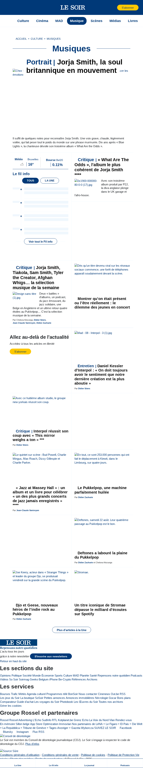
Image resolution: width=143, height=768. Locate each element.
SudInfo (46, 720)
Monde (36, 675)
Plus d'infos (32, 743)
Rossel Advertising (20, 720)
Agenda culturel (36, 694)
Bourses (5, 694)
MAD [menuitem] (59, 21)
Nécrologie (101, 697)
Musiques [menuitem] (54, 38)
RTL (54, 720)
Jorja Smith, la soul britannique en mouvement (74, 66)
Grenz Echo (81, 720)
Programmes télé (56, 694)
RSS (122, 694)
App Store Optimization (44, 724)
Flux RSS (38, 731)
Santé (93, 675)
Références (79, 679)
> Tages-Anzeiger (57, 727)
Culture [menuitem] (23, 21)
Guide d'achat (25, 701)
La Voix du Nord (99, 720)
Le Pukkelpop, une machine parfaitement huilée (100, 490)
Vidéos (4, 679)
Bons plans (124, 697)
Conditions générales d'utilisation (19, 754)
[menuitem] (18, 763)
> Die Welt (136, 724)
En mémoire (7, 724)
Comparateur (8, 701)
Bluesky (7, 731)
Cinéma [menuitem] (42, 21)
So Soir (13, 679)
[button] (9, 7)
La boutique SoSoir (31, 697)
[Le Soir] (73, 7)
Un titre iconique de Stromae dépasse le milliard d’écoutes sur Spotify (100, 609)
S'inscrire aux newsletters (51, 656)
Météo (22, 694)
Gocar (112, 697)
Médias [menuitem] (115, 21)
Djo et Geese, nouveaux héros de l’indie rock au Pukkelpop (35, 609)
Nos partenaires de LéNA (87, 724)
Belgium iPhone (48, 679)
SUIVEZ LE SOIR (105, 727)
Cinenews (104, 694)
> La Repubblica (10, 727)
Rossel (4, 720)
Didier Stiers (40, 320)
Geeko (34, 679)
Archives (92, 679)
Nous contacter (88, 694)
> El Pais (123, 724)
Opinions (5, 675)
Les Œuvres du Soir (86, 701)
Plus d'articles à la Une (71, 630)
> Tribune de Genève (33, 727)
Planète (84, 675)
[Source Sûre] (9, 751)
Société (27, 675)
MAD (76, 675)
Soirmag (24, 679)
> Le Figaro (110, 724)
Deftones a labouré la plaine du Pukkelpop (100, 555)
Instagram (22, 731)
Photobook (66, 701)
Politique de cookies (93, 754)
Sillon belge (22, 724)
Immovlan (65, 724)
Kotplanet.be (65, 720)
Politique (17, 675)
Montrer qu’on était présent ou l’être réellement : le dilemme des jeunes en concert (102, 303)
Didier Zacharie (43, 323)
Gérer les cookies (11, 705)
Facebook (125, 727)
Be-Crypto (64, 679)
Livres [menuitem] (133, 21)
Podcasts (136, 675)
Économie (48, 675)
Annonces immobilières (80, 697)
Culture (67, 675)
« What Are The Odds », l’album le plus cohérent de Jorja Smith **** (101, 167)
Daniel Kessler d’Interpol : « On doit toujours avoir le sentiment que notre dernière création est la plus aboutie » (101, 374)
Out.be (115, 694)
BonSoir (73, 694)
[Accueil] (9, 21)
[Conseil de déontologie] (15, 736)
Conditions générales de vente (60, 754)
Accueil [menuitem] (21, 38)
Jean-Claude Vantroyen (24, 323)
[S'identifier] (114, 7)
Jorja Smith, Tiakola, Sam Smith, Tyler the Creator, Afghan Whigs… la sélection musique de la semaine (38, 277)
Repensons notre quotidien (114, 675)
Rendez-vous (123, 720)
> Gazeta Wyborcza (81, 727)
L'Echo (37, 720)
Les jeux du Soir (10, 697)
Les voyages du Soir (46, 701)
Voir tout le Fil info (41, 241)
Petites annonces (54, 697)
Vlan (112, 720)
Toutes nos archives (111, 701)
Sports (59, 675)
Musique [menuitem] (77, 21)
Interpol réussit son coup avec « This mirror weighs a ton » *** (40, 435)
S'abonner (128, 7)
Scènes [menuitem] (96, 21)
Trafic (14, 694)
